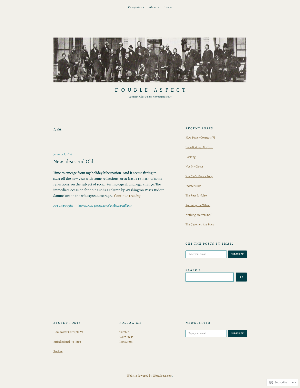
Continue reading (127, 195)
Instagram (125, 341)
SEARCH (193, 270)
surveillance (124, 206)
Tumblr (124, 332)
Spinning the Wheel (198, 205)
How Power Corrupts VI (200, 137)
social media (110, 206)
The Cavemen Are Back (200, 224)
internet (82, 206)
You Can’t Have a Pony (199, 176)
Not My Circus (194, 166)
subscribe (237, 254)
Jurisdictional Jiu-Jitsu (199, 147)
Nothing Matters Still (199, 215)
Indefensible (193, 186)
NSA (90, 206)
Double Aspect (151, 89)
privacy (98, 206)
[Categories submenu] (143, 7)
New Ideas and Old (73, 161)
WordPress (126, 337)
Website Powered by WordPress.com (149, 376)
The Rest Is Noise (196, 195)
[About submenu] (158, 7)
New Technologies (63, 206)
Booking (191, 157)
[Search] (241, 277)
